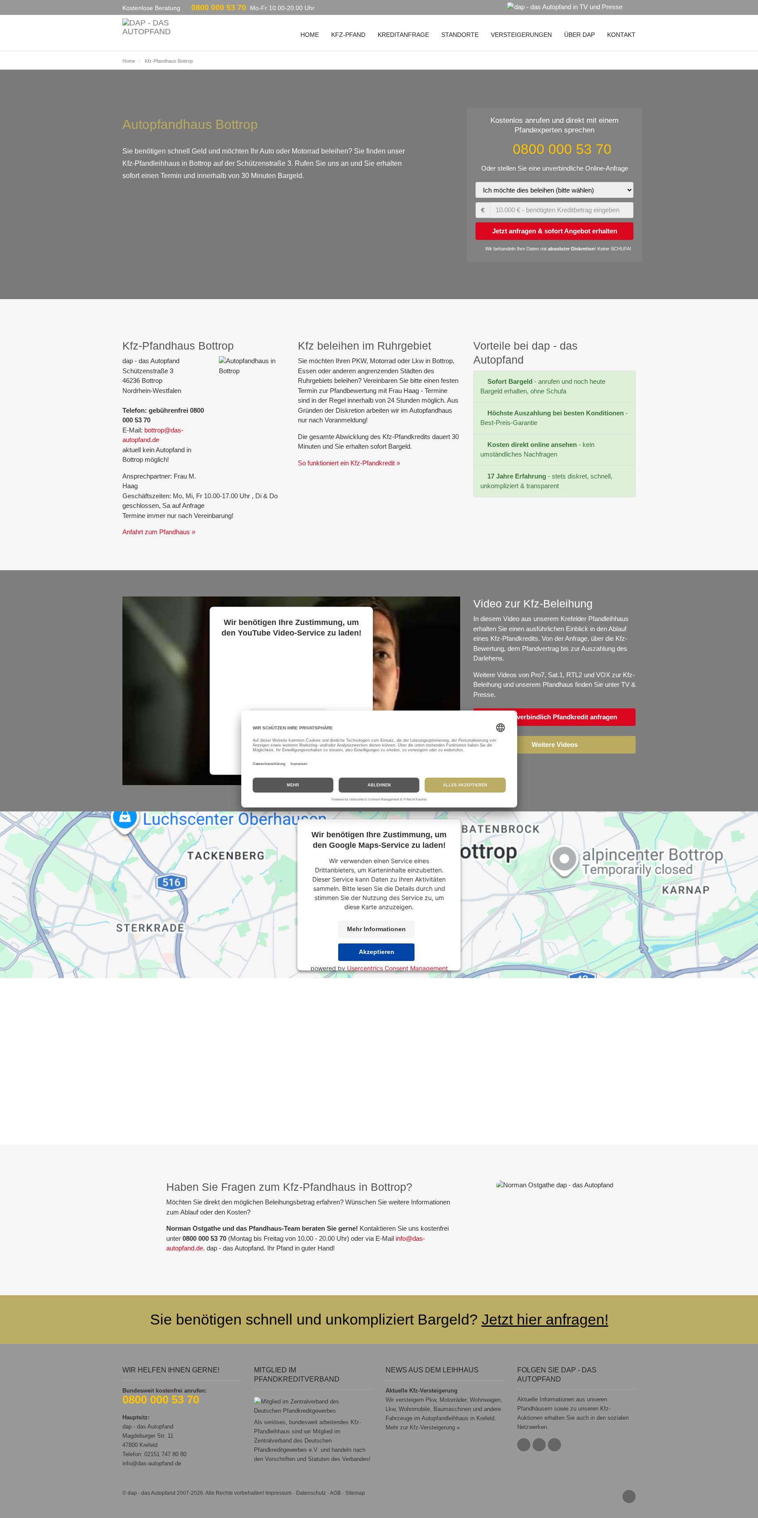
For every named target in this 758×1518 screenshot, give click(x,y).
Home (309, 34)
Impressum (278, 1493)
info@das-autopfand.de (151, 1463)
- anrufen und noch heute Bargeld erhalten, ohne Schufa (542, 386)
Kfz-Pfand (348, 34)
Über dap (579, 34)
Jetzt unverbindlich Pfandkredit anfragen (554, 717)
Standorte (460, 34)
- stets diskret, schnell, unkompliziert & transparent (546, 481)
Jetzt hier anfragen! (545, 1319)
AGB (335, 1493)
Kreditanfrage (403, 34)
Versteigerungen (521, 34)
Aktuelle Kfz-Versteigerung (422, 1390)
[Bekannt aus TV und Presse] (570, 6)
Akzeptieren (376, 951)
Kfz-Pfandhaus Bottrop (169, 61)
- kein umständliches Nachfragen (537, 449)
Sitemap (355, 1493)
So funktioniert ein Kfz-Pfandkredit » (349, 463)
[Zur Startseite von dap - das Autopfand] (146, 27)
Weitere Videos (555, 744)
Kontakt (621, 34)
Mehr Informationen (376, 928)
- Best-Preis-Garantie (554, 418)
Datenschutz (311, 1493)
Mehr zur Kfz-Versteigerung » (423, 1427)
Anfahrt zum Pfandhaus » (158, 532)
